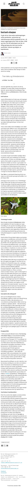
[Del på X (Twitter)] (14, 63)
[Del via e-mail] (16, 63)
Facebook (3, 471)
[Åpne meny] (4, 4)
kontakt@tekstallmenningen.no (9, 468)
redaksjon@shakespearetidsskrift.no (11, 462)
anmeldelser (5, 442)
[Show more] (14, 83)
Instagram (3, 472)
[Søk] (23, 4)
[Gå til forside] (14, 4)
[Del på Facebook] (11, 63)
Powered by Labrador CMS (14, 485)
